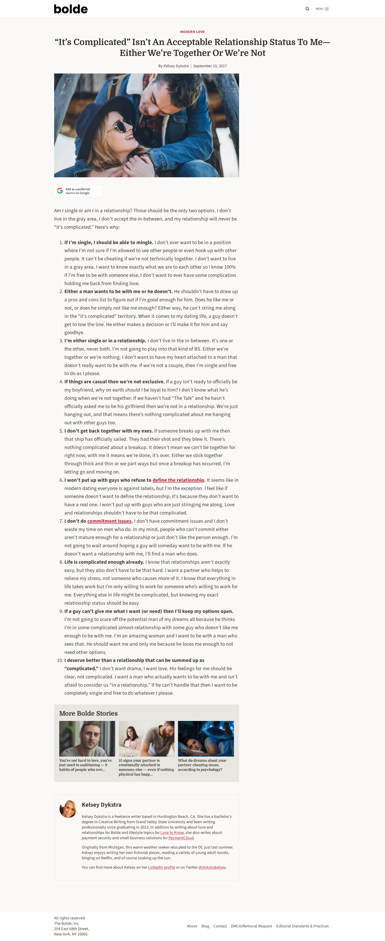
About (192, 926)
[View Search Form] (307, 9)
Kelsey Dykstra (176, 66)
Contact (220, 926)
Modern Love (192, 31)
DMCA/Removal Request (251, 926)
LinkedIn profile (161, 867)
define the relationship (178, 480)
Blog (205, 926)
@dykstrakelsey (212, 867)
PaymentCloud (181, 838)
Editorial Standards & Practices (302, 926)
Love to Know (172, 832)
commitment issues (109, 521)
